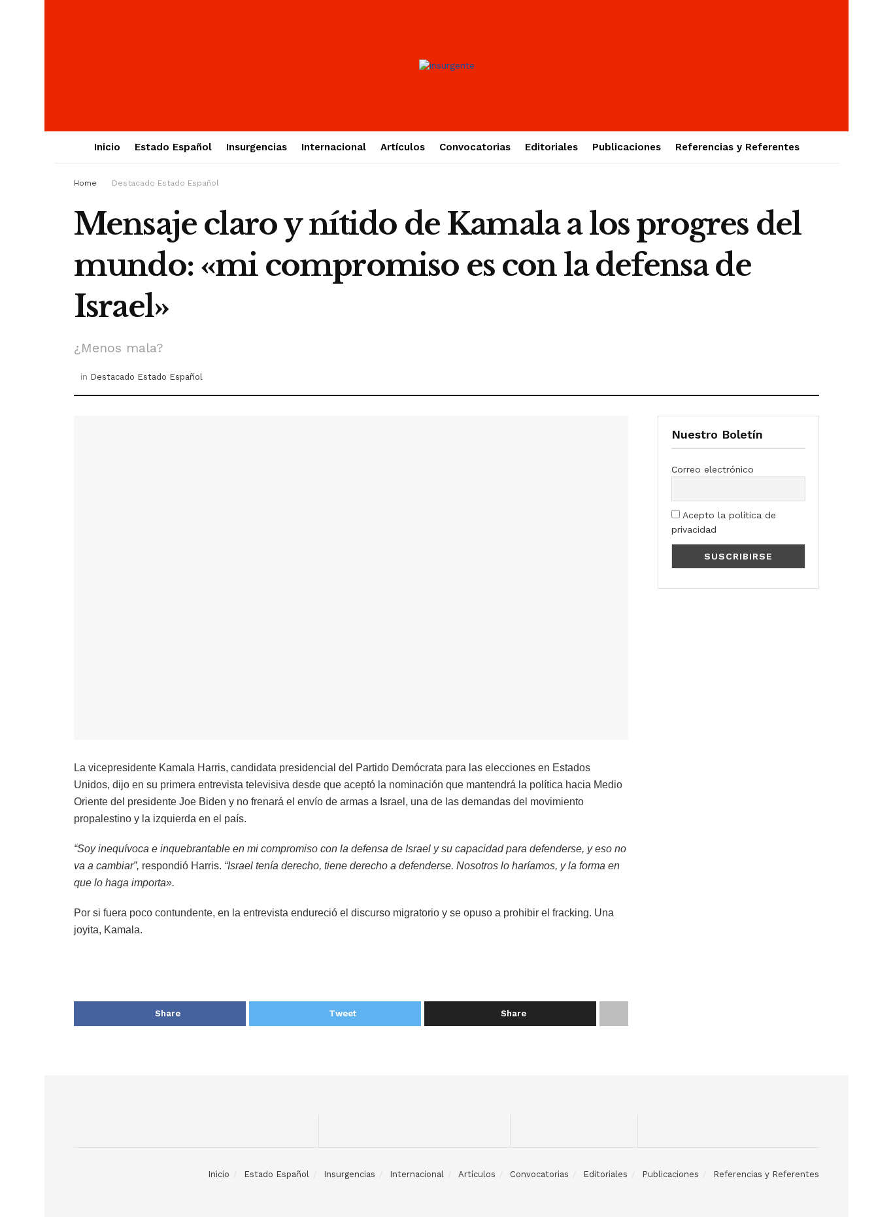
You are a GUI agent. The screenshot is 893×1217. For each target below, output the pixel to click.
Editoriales (551, 147)
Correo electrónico (712, 469)
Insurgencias (256, 147)
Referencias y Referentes (737, 147)
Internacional (333, 147)
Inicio (107, 147)
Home (85, 183)
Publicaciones (626, 147)
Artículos (402, 147)
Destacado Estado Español (165, 183)
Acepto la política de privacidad (723, 522)
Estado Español (173, 147)
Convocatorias (475, 147)
